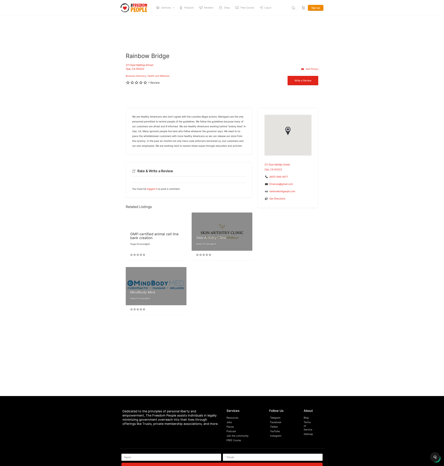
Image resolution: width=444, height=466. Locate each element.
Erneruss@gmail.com (281, 183)
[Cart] (303, 8)
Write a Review (302, 80)
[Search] (293, 8)
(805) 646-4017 (278, 176)
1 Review (154, 82)
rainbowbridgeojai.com (282, 191)
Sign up (315, 7)
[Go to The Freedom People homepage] (134, 7)
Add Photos (311, 68)
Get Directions (277, 198)
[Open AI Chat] (435, 457)
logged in (152, 188)
